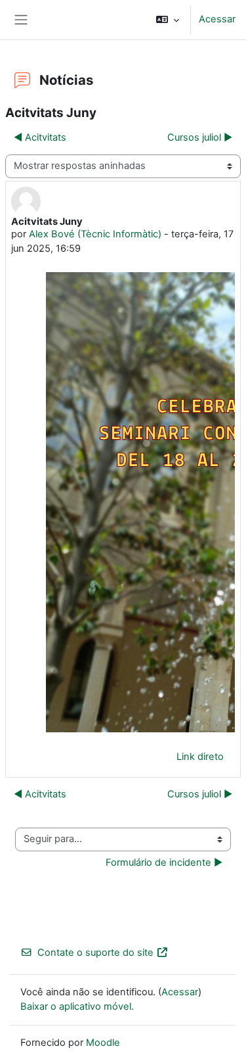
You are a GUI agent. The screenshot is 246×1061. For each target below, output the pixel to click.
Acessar (217, 19)
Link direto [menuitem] (200, 757)
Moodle (103, 1043)
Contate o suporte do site (95, 952)
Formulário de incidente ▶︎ (164, 862)
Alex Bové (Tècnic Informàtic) (95, 234)
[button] (168, 19)
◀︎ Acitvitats (40, 137)
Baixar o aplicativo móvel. (77, 1006)
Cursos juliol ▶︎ (199, 137)
